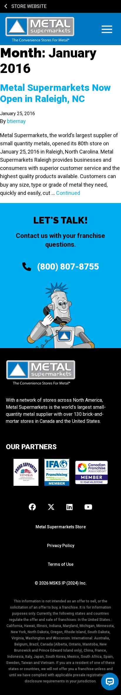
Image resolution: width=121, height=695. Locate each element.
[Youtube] (88, 507)
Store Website (28, 6)
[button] (107, 29)
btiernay (16, 121)
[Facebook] (32, 507)
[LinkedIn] (69, 507)
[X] (51, 507)
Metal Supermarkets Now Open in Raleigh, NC (55, 93)
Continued (68, 193)
